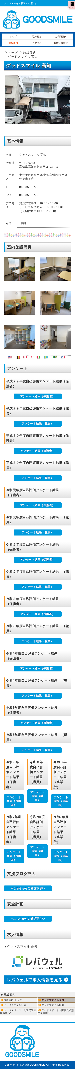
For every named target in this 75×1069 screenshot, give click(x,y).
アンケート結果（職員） (38, 423)
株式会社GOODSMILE (32, 1064)
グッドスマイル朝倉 (15, 1005)
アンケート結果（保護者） (37, 396)
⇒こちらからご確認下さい (27, 888)
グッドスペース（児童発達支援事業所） (18, 1012)
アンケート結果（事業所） (61, 801)
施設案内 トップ (13, 1000)
